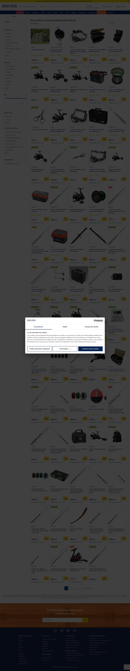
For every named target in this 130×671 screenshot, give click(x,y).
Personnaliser (64, 349)
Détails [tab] (65, 327)
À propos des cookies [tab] (91, 327)
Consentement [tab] (38, 327)
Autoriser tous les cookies (90, 349)
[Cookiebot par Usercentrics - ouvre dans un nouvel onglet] (95, 321)
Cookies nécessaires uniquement (39, 349)
